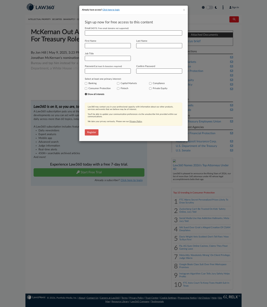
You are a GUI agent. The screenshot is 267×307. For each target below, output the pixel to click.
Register (91, 132)
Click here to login (111, 10)
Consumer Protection (99, 88)
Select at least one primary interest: (103, 79)
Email (107, 28)
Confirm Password (145, 66)
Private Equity (160, 88)
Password (103, 66)
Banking (92, 83)
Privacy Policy (136, 121)
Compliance (159, 83)
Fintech (124, 88)
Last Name (141, 41)
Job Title (89, 54)
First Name (90, 41)
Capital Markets (129, 83)
